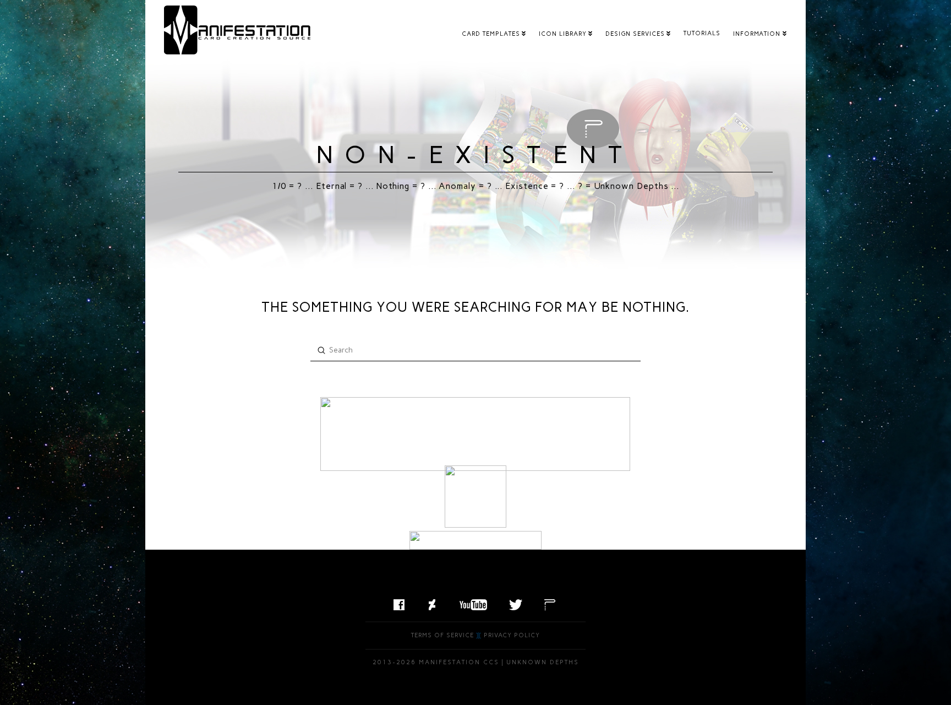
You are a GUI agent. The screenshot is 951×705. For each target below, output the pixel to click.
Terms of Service (442, 635)
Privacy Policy (512, 635)
